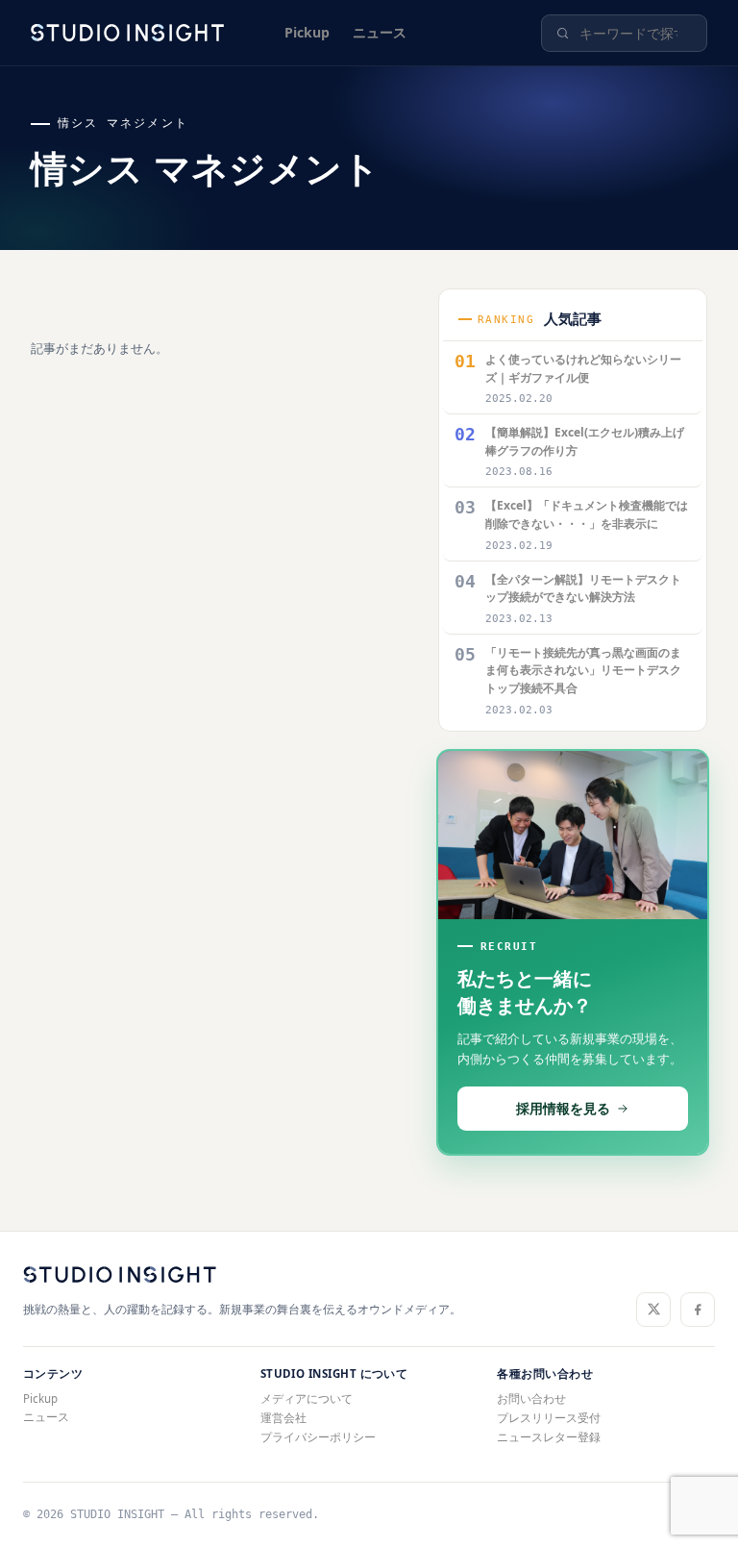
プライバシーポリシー (318, 1437)
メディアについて (306, 1398)
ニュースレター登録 (549, 1437)
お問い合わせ (531, 1398)
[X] (653, 1309)
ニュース (379, 32)
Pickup (307, 32)
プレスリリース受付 (549, 1418)
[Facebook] (697, 1309)
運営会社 (283, 1418)
